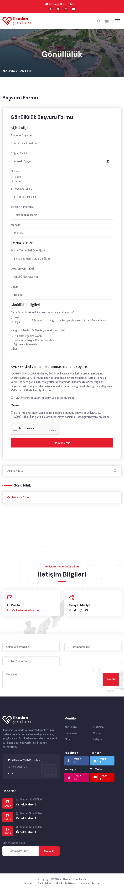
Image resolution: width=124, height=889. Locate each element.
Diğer (14, 348)
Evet (16, 317)
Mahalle (15, 224)
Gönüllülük (70, 733)
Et (77, 761)
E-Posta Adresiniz (21, 188)
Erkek (17, 177)
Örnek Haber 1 (26, 832)
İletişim (97, 739)
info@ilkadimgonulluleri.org (24, 610)
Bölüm (14, 286)
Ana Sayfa (8, 71)
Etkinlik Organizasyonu (28, 336)
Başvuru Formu (21, 497)
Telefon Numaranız (22, 206)
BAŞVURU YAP (62, 442)
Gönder (111, 679)
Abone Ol (49, 850)
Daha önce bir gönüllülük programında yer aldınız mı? (42, 312)
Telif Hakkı (44, 883)
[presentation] (9, 773)
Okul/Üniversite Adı (22, 268)
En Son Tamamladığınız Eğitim (28, 250)
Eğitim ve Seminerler (26, 344)
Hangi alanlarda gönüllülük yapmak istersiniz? (38, 330)
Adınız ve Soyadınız (22, 135)
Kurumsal (98, 727)
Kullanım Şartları (91, 883)
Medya (97, 733)
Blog (67, 739)
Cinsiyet (15, 171)
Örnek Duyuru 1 (17, 766)
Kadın (17, 181)
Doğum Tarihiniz (20, 153)
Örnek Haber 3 (26, 804)
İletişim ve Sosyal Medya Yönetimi (34, 340)
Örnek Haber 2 (26, 818)
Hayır (17, 322)
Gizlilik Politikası (66, 883)
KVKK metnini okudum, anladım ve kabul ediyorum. (44, 397)
